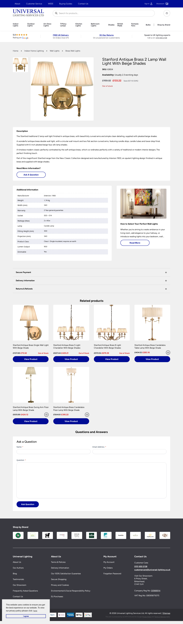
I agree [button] (26, 616)
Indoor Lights (16, 25)
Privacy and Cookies (60, 585)
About (17, 3)
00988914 (155, 591)
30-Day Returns (106, 35)
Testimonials (18, 579)
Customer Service (34, 3)
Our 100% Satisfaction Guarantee (66, 573)
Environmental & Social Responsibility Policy (70, 591)
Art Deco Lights (47, 25)
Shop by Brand (163, 25)
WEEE (50, 3)
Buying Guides (65, 3)
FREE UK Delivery (61, 35)
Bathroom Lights (95, 25)
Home (15, 51)
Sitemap (166, 613)
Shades (111, 25)
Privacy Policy (146, 617)
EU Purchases (57, 596)
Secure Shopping (58, 579)
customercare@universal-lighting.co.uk (152, 570)
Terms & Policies (58, 562)
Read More (135, 243)
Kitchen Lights (78, 25)
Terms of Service (160, 617)
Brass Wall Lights (72, 51)
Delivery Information (60, 568)
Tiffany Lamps (63, 25)
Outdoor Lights (31, 25)
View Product (30, 359)
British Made (120, 25)
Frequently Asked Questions (25, 591)
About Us (17, 562)
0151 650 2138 (161, 38)
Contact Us (83, 3)
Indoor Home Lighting (34, 51)
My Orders (108, 568)
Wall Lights (54, 51)
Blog (15, 573)
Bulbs (148, 25)
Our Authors (18, 568)
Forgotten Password (112, 573)
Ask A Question (31, 174)
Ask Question (27, 504)
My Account (108, 562)
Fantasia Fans (134, 25)
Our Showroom (19, 585)
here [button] (35, 611)
